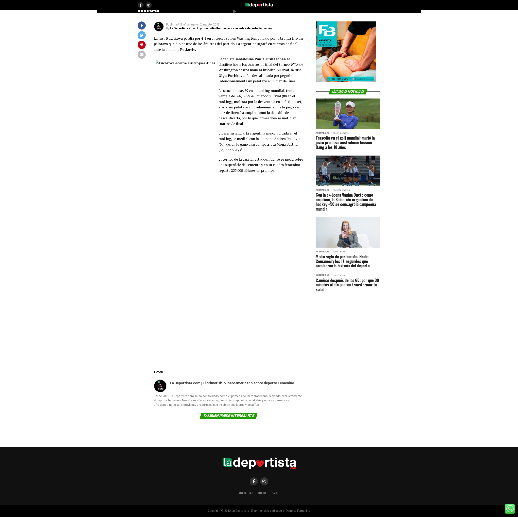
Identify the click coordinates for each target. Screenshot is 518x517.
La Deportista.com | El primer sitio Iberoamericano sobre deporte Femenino (221, 28)
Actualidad (246, 493)
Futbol (262, 493)
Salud (275, 493)
